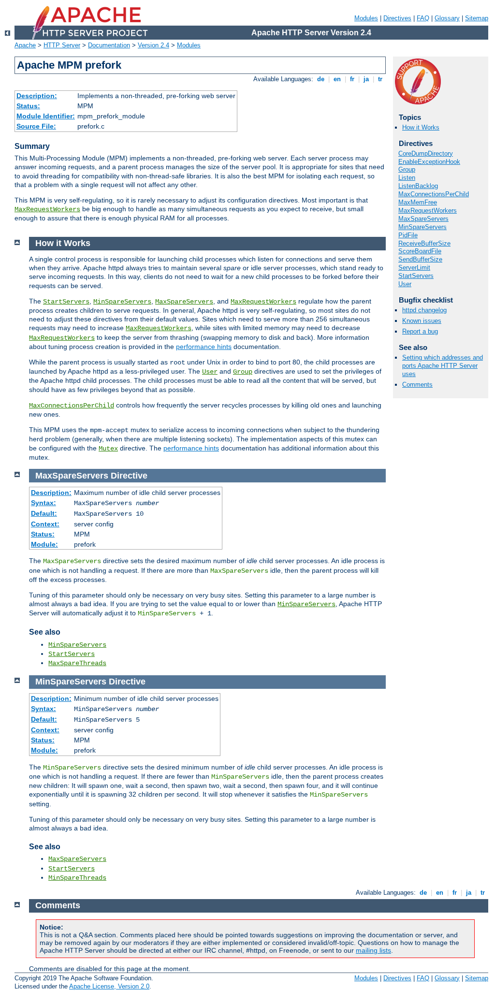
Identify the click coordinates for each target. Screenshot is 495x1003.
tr (380, 79)
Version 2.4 (153, 45)
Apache (25, 45)
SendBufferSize (420, 259)
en (337, 79)
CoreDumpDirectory (425, 153)
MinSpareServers (422, 227)
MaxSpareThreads (77, 663)
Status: (28, 106)
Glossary (447, 18)
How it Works (420, 127)
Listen (406, 177)
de (320, 79)
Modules (366, 18)
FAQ (423, 18)
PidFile (408, 235)
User (404, 284)
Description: (36, 96)
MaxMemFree (417, 202)
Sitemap (476, 18)
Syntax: (43, 503)
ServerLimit (414, 267)
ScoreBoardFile (419, 251)
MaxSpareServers (423, 218)
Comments (417, 384)
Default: (44, 513)
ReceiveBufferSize (424, 243)
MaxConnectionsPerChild (433, 194)
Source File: (36, 126)
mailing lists (373, 950)
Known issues (421, 320)
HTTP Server (62, 45)
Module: (44, 544)
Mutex (108, 448)
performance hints (204, 346)
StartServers (416, 275)
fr (352, 79)
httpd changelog (424, 310)
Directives (397, 18)
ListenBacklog (418, 185)
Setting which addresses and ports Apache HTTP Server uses (442, 366)
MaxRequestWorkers (47, 209)
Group (406, 169)
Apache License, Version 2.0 (109, 986)
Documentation (109, 45)
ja (366, 79)
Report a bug (420, 331)
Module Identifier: (45, 116)
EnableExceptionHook (429, 161)
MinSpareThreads (77, 878)
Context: (45, 524)
